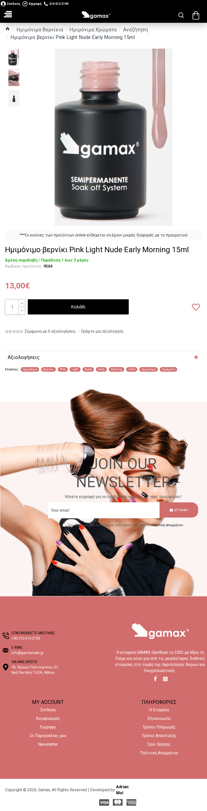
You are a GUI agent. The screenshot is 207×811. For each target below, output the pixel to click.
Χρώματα (168, 369)
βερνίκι (48, 369)
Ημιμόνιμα (148, 369)
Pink (63, 369)
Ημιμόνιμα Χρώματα (93, 30)
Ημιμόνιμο (30, 369)
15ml (131, 369)
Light (75, 369)
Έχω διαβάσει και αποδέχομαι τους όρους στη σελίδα (125, 525)
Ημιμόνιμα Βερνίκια (39, 30)
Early (101, 369)
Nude (88, 369)
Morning (116, 369)
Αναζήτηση (135, 30)
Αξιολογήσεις (24, 357)
